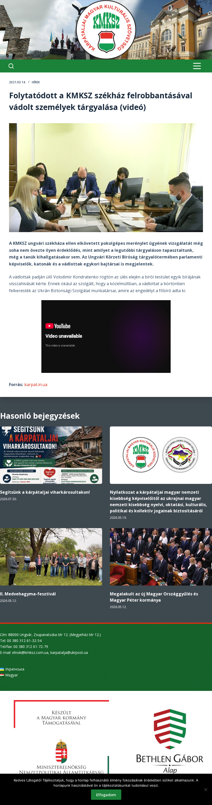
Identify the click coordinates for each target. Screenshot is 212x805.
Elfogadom (106, 794)
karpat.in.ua (35, 384)
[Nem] (205, 789)
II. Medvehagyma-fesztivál (28, 594)
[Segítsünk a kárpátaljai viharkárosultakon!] (51, 455)
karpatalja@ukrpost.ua (69, 652)
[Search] (11, 66)
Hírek (36, 82)
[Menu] (197, 66)
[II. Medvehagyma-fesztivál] (51, 557)
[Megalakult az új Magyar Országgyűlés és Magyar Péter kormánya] (161, 557)
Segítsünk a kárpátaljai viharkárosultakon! (45, 492)
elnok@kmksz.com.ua (30, 652)
